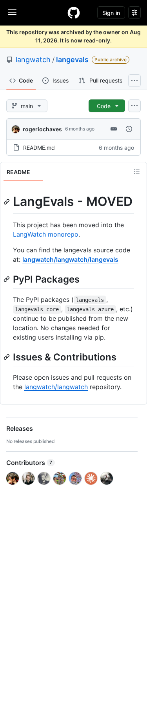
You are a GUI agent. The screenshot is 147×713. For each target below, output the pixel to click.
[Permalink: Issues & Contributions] (7, 356)
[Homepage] (73, 12)
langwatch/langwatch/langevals (70, 259)
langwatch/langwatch (56, 387)
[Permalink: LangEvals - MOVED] (7, 201)
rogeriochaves (42, 129)
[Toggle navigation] (12, 12)
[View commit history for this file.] (129, 128)
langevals (72, 59)
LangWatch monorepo (45, 234)
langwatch (33, 59)
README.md (39, 147)
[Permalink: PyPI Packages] (7, 279)
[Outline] (136, 171)
